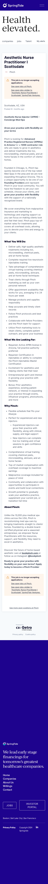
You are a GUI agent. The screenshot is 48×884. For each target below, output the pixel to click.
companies (7, 41)
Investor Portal (32, 805)
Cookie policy (30, 634)
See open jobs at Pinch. (21, 86)
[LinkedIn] (37, 827)
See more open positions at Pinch (24, 608)
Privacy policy (18, 634)
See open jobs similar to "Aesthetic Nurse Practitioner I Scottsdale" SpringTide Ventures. (25, 92)
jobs (19, 41)
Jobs (9, 805)
